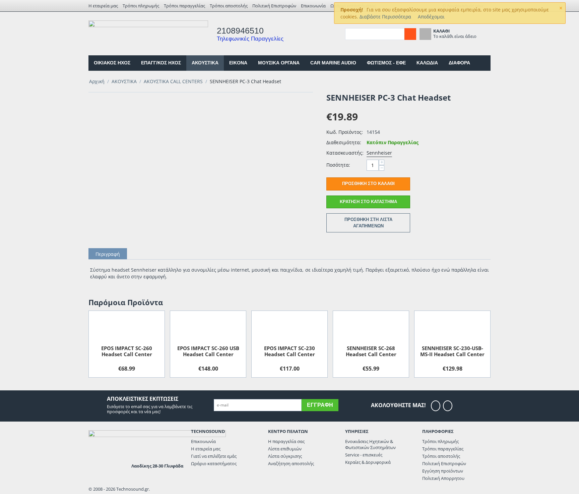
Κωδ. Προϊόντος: (344, 132)
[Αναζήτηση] (410, 34)
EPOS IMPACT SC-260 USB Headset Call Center (208, 351)
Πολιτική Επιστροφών (274, 6)
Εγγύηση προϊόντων (442, 471)
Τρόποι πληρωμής (141, 6)
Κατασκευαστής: (344, 153)
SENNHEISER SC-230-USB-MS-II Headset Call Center (452, 351)
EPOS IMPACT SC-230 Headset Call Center (289, 351)
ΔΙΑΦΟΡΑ (459, 62)
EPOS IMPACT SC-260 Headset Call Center (126, 351)
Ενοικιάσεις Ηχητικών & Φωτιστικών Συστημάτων (370, 444)
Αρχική (97, 81)
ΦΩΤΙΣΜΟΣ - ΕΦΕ (386, 62)
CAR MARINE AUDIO (333, 62)
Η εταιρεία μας (103, 6)
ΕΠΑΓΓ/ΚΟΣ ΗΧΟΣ (161, 62)
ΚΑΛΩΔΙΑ (427, 62)
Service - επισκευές (363, 455)
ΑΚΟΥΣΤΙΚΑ (205, 62)
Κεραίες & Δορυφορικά (368, 462)
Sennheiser (379, 153)
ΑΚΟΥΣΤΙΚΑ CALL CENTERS (173, 81)
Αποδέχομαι (431, 16)
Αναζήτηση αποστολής (291, 463)
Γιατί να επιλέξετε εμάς (214, 456)
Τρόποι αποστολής (229, 6)
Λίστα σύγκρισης (285, 456)
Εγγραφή (320, 405)
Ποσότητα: (338, 165)
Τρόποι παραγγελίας (184, 6)
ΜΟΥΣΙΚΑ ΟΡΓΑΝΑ (279, 62)
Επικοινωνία (313, 6)
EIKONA (238, 62)
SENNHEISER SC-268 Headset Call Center (371, 351)
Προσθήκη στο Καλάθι (368, 183)
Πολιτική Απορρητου (443, 478)
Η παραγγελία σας (286, 441)
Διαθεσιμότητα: (343, 142)
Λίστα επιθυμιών (285, 449)
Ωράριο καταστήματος (214, 463)
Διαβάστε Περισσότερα (385, 16)
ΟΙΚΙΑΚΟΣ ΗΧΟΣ (112, 62)
